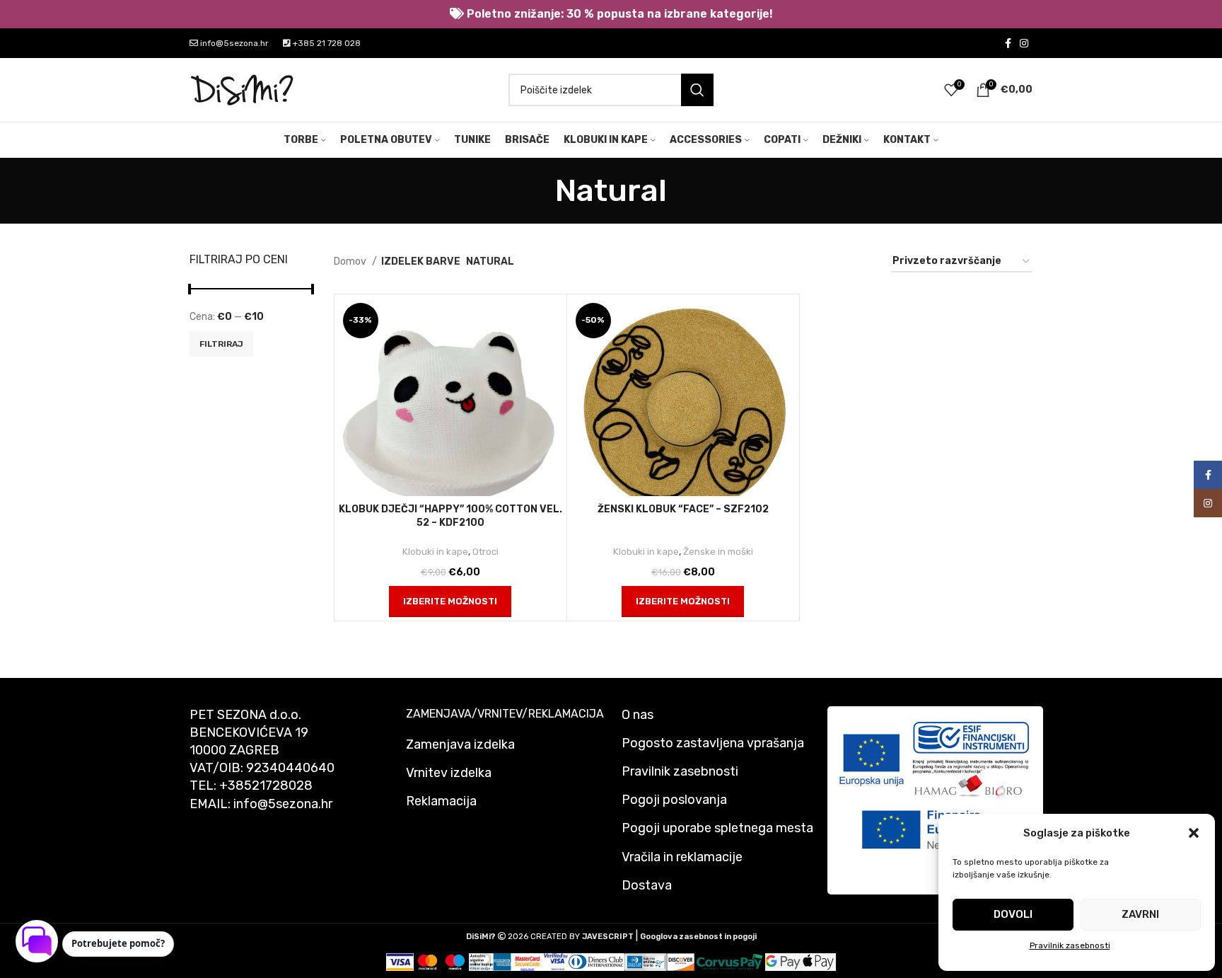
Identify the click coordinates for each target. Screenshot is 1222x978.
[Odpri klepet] (36, 941)
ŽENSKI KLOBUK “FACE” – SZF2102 (683, 509)
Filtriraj (221, 344)
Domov (351, 261)
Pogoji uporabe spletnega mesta (717, 828)
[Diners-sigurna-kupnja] (646, 961)
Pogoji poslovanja (674, 799)
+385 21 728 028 (326, 43)
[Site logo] (243, 90)
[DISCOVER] (680, 961)
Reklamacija (441, 801)
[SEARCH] (697, 90)
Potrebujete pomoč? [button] (118, 943)
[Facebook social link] (1008, 43)
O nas (637, 715)
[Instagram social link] (1024, 43)
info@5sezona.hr (233, 43)
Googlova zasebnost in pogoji (698, 936)
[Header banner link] (611, 14)
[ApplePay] (818, 961)
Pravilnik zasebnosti (1070, 945)
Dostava (647, 885)
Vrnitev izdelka (448, 773)
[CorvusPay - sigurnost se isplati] (729, 961)
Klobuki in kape (435, 551)
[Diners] (596, 961)
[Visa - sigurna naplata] (400, 961)
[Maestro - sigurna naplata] (455, 961)
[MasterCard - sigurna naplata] (427, 961)
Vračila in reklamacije (682, 857)
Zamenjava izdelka (460, 744)
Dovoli (1013, 914)
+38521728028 (266, 785)
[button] (1194, 833)
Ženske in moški (718, 551)
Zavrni (1140, 914)
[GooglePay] (783, 961)
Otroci (485, 551)
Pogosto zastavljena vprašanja (713, 743)
